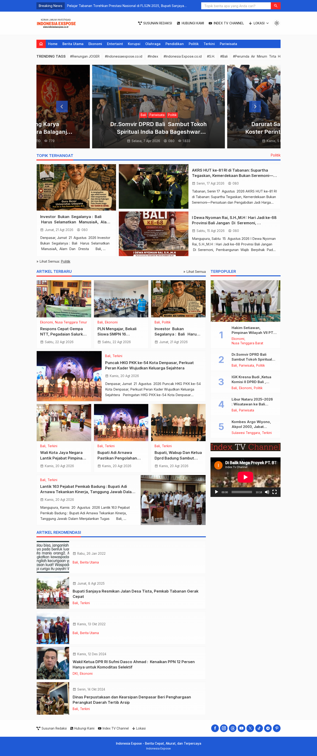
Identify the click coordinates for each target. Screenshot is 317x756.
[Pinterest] (277, 728)
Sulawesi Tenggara (246, 433)
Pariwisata (228, 44)
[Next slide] (255, 106)
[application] (245, 477)
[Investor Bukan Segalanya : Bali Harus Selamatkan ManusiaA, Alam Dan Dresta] (76, 187)
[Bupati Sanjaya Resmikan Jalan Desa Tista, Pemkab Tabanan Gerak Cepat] (53, 592)
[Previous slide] (62, 106)
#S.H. (211, 56)
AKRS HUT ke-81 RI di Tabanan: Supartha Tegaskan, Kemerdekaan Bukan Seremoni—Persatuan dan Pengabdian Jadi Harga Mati (232, 175)
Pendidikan (174, 44)
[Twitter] (250, 728)
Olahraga (153, 44)
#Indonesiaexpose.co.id (123, 56)
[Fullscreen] (274, 492)
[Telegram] (268, 728)
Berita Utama (73, 44)
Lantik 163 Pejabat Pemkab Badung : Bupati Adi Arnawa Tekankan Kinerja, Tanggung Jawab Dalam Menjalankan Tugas (87, 491)
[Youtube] (241, 728)
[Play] (216, 492)
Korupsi (134, 44)
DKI (75, 673)
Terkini (209, 44)
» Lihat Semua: (53, 261)
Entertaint (115, 44)
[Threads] (232, 728)
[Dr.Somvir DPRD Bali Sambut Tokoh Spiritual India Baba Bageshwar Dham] (158, 106)
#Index (153, 56)
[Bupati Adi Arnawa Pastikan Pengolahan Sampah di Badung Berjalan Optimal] (121, 422)
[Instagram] (224, 728)
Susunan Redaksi (157, 23)
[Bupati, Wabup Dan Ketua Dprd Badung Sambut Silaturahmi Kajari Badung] (178, 422)
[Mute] (267, 492)
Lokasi (259, 23)
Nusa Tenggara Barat (247, 343)
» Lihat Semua (194, 271)
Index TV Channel (229, 23)
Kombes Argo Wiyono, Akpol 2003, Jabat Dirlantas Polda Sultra (251, 427)
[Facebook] (215, 728)
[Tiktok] (259, 728)
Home (53, 44)
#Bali (224, 56)
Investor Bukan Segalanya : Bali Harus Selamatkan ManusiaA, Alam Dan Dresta (75, 222)
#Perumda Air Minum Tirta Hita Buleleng (266, 56)
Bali (143, 115)
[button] (276, 5)
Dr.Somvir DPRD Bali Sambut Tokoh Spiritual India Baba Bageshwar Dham (158, 132)
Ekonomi (95, 44)
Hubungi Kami (193, 23)
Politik (194, 44)
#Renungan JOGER (85, 56)
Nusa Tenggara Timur (71, 322)
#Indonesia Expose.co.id (183, 56)
